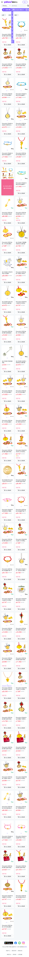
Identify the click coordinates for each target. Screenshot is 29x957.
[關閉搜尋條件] (10, 5)
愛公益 (12, 39)
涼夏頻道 (12, 26)
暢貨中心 (12, 16)
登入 (25, 2)
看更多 (12, 41)
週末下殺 (12, 32)
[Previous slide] (16, 25)
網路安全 (9, 954)
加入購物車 (8, 45)
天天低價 (12, 23)
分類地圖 (20, 954)
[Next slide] (27, 25)
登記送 (12, 13)
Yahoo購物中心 (10, 2)
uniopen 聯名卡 (19, 10)
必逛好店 (12, 29)
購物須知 (20, 950)
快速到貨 (12, 19)
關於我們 (14, 950)
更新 (25, 946)
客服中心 (8, 950)
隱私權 (14, 954)
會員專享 (12, 35)
